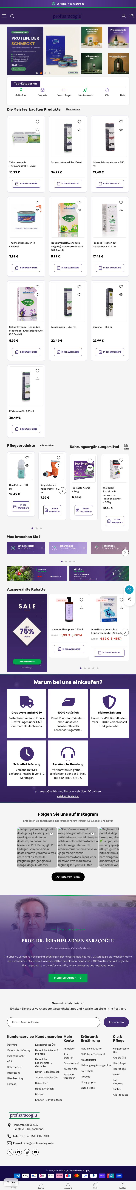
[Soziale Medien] (129, 599)
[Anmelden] (124, 16)
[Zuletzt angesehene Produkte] (129, 589)
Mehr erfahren (65, 977)
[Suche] (12, 16)
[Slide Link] (43, 51)
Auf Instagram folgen (68, 876)
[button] (132, 16)
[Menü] (4, 16)
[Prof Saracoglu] (67, 16)
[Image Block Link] (26, 548)
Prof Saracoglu (61, 1170)
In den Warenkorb (28, 183)
